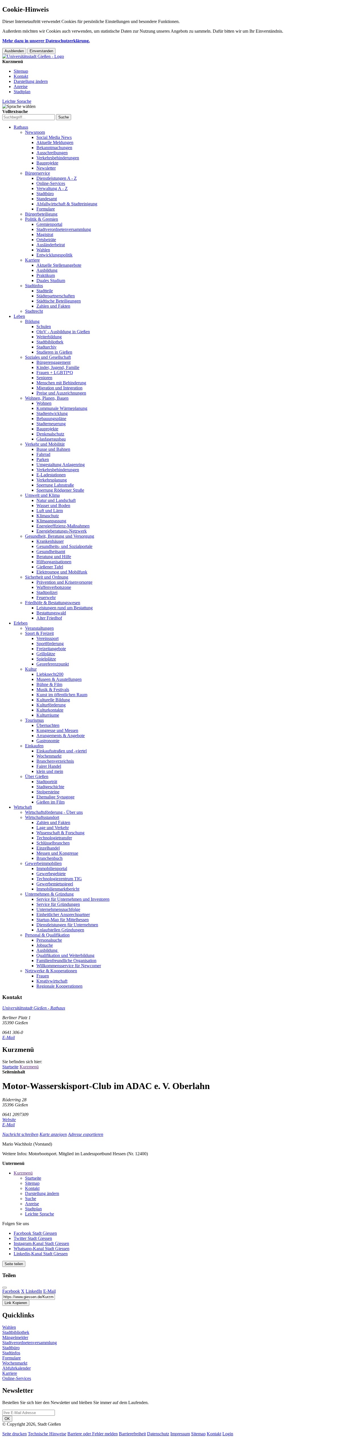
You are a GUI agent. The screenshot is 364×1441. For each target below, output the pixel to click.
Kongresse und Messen (57, 730)
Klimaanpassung (51, 520)
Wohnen (43, 403)
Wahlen (43, 249)
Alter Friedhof (49, 618)
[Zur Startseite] (33, 56)
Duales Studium (50, 280)
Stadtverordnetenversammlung (63, 229)
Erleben (21, 623)
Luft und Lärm (49, 510)
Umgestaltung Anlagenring (60, 464)
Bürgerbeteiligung (41, 214)
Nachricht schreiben (20, 1134)
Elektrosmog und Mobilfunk (61, 572)
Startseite (10, 1066)
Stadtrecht (34, 311)
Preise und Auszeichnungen (61, 393)
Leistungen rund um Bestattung (64, 607)
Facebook (11, 1291)
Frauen (42, 975)
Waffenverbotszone (53, 587)
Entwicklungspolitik (54, 255)
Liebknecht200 (49, 674)
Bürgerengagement (53, 362)
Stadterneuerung (51, 423)
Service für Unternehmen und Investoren (72, 899)
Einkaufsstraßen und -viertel (61, 750)
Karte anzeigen (53, 1134)
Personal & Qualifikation (47, 935)
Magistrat (44, 234)
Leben (19, 316)
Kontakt (21, 76)
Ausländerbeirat (50, 244)
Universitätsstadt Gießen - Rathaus (33, 1008)
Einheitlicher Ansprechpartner (63, 914)
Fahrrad (43, 454)
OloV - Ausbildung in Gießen (63, 331)
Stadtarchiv (46, 347)
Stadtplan (22, 91)
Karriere (32, 260)
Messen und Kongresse (57, 853)
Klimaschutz (47, 515)
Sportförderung (50, 643)
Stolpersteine (47, 791)
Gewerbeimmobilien (43, 863)
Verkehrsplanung (51, 479)
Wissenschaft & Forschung (60, 832)
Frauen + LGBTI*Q (54, 372)
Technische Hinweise (47, 1433)
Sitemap (21, 71)
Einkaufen (34, 745)
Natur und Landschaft (56, 500)
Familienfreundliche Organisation (66, 960)
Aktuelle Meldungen (54, 142)
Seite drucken (14, 1433)
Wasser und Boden (53, 505)
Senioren (44, 377)
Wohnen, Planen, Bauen (47, 398)
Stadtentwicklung (52, 413)
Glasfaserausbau (51, 439)
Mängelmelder (15, 1337)
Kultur (31, 669)
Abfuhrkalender (16, 1368)
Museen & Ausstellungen (59, 679)
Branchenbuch (49, 858)
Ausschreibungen (52, 152)
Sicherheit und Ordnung (46, 577)
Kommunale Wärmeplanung (61, 408)
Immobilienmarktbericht (57, 889)
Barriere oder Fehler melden (92, 1433)
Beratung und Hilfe (53, 556)
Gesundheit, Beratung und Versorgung (59, 536)
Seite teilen (14, 1264)
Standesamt (46, 198)
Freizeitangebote (51, 648)
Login (227, 1433)
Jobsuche (44, 945)
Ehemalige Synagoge (55, 796)
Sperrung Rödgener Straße (60, 490)
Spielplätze (46, 658)
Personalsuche (49, 940)
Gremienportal (49, 224)
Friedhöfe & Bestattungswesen (52, 602)
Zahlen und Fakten (53, 306)
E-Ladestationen (51, 474)
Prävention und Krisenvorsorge (64, 582)
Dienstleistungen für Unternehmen (67, 924)
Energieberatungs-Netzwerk (61, 531)
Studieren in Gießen (54, 352)
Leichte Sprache (16, 101)
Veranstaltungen (39, 628)
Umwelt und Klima (42, 495)
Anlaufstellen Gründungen (60, 929)
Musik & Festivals (52, 689)
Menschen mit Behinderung (61, 382)
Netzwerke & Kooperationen (51, 970)
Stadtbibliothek (49, 341)
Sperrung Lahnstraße (55, 485)
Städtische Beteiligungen (58, 301)
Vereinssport (47, 638)
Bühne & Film (49, 684)
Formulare (45, 209)
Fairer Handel (48, 766)
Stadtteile (44, 290)
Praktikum (45, 275)
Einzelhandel (48, 848)
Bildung (32, 321)
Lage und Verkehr (52, 827)
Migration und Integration (59, 387)
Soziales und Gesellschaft (48, 357)
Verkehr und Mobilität (45, 444)
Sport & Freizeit (39, 633)
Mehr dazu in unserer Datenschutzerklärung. (46, 40)
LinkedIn (34, 1291)
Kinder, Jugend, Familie (57, 367)
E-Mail (8, 1037)
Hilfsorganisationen (53, 561)
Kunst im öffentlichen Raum (61, 694)
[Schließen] (4, 1287)
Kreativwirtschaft (51, 981)
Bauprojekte (47, 162)
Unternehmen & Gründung (49, 894)
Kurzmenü (29, 1066)
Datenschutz (158, 1433)
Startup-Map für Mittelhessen (62, 919)
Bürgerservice (37, 173)
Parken (42, 459)
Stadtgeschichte (50, 786)
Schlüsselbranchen (53, 843)
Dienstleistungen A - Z (56, 178)
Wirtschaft (23, 807)
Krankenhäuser (50, 541)
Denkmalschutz (50, 433)
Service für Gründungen (58, 904)
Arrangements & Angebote (60, 735)
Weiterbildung (49, 336)
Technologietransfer (54, 837)
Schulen (43, 326)
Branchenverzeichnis (55, 761)
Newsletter (46, 168)
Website (9, 1119)
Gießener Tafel (49, 566)
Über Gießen (36, 776)
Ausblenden (14, 51)
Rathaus (21, 127)
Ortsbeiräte (46, 239)
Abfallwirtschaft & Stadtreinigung (66, 203)
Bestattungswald (51, 612)
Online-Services (50, 183)
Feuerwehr (46, 597)
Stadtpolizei (46, 592)
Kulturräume (47, 715)
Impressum (180, 1433)
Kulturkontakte (49, 710)
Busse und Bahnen (53, 449)
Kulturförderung (51, 704)
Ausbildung (46, 270)
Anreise (21, 86)
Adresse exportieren (85, 1134)
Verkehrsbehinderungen (57, 157)
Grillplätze (45, 653)
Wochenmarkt (48, 756)
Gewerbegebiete (51, 873)
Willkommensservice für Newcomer (68, 965)
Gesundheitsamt (50, 551)
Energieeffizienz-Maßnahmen (63, 526)
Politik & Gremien (41, 219)
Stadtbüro (45, 193)
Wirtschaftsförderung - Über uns (54, 812)
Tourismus (34, 720)
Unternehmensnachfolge (58, 909)
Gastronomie (47, 740)
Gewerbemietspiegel (54, 883)
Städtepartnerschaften (55, 295)
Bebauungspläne (51, 418)
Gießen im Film (50, 802)
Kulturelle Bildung (53, 699)
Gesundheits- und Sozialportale (64, 546)
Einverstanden (41, 51)
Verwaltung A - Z (52, 188)
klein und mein (49, 771)
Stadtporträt (46, 781)
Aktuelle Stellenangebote (58, 265)
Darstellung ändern (31, 81)
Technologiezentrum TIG (59, 878)
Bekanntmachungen (54, 147)
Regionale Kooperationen (59, 986)
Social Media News (54, 137)
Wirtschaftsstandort (42, 817)
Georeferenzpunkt (52, 664)
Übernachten (47, 725)
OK (7, 1419)
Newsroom (35, 132)
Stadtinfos (34, 285)
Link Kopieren (16, 1303)
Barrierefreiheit (132, 1433)
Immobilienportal (51, 868)
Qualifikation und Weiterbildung (65, 955)
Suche (30, 1198)
